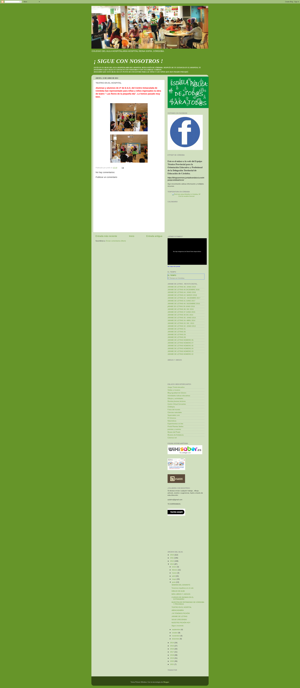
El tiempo (172, 275)
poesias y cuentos (174, 429)
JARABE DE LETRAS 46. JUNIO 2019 (182, 287)
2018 (172, 655)
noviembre (176, 636)
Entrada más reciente (106, 236)
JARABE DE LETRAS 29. (177, 334)
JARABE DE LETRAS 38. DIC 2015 (181, 309)
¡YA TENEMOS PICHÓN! (181, 613)
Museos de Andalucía (176, 435)
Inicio (131, 236)
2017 (172, 652)
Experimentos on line (175, 424)
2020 (172, 661)
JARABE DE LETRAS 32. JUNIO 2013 (182, 326)
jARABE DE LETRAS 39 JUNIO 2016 (181, 306)
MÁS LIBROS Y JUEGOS (181, 594)
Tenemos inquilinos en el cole (182, 588)
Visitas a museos (174, 390)
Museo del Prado (174, 432)
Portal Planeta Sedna (175, 426)
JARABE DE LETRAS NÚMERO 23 (180, 351)
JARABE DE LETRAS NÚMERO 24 (180, 348)
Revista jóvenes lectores (177, 401)
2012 (172, 561)
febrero (175, 570)
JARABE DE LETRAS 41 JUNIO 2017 (181, 301)
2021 (172, 664)
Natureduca (172, 421)
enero (174, 567)
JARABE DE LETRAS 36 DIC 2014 (180, 315)
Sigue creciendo (178, 626)
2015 (172, 646)
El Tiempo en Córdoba (176, 278)
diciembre (176, 639)
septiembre (176, 629)
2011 (172, 558)
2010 (172, 555)
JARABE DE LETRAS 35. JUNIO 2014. (182, 318)
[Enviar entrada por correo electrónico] (122, 168)
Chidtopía (171, 407)
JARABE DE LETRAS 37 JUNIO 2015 (181, 312)
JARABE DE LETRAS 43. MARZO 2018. (182, 295)
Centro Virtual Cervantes (177, 404)
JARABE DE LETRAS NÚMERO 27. (181, 343)
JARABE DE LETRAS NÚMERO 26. (181, 340)
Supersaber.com (174, 415)
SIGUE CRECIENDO (179, 619)
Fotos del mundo (174, 409)
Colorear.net (172, 438)
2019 (172, 658)
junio (174, 582)
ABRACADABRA (178, 610)
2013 (172, 564)
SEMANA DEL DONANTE (181, 585)
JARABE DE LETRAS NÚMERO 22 (180, 354)
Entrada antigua (154, 236)
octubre (175, 633)
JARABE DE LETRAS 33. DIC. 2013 (181, 323)
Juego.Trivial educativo (176, 387)
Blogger (166, 682)
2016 (172, 649)
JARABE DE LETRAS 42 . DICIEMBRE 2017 (184, 298)
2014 (172, 643)
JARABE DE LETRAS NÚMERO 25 (180, 346)
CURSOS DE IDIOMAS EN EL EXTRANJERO (183, 598)
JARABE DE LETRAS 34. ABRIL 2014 (181, 320)
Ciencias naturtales (175, 412)
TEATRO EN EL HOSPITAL (182, 607)
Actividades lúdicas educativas (179, 396)
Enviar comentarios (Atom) (116, 241)
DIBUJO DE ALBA (178, 591)
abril (174, 576)
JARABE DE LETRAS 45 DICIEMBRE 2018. (184, 290)
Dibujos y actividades (175, 398)
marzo (174, 573)
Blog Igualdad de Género (177, 393)
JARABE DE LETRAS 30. (177, 332)
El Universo (172, 418)
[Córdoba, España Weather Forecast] (186, 194)
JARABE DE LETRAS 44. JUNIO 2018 (182, 292)
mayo (174, 579)
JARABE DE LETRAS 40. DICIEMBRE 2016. (184, 303)
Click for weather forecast (186, 196)
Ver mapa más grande (174, 266)
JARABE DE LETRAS (179, 616)
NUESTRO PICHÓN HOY (181, 623)
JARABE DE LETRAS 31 (177, 329)
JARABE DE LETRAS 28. (177, 337)
